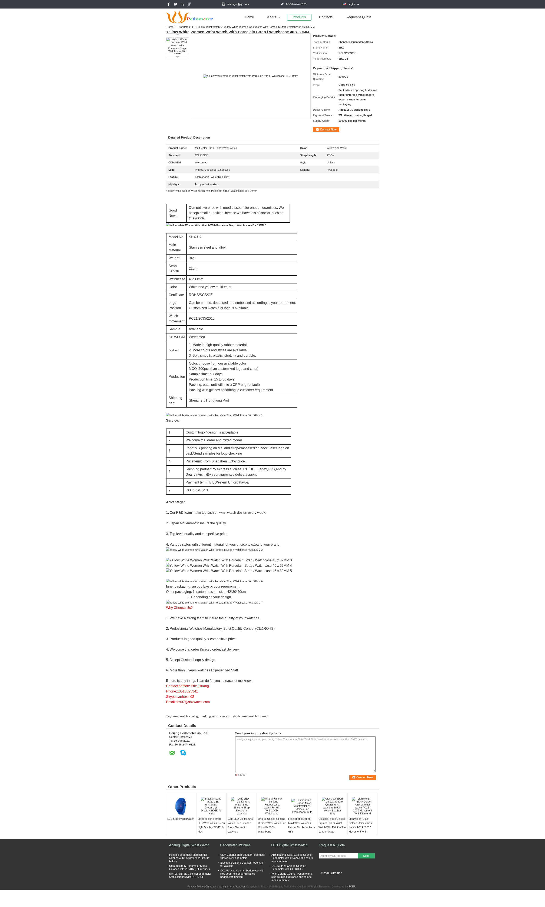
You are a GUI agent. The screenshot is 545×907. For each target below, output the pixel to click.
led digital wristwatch (215, 716)
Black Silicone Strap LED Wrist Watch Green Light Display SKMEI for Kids (211, 825)
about (271, 17)
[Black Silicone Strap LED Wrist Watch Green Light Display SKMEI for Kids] (211, 806)
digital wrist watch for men (250, 716)
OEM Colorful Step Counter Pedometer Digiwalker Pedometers (242, 856)
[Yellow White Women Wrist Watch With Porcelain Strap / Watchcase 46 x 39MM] (177, 45)
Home (249, 17)
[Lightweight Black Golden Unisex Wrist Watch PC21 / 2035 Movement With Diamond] (362, 806)
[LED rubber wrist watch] (181, 806)
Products (299, 17)
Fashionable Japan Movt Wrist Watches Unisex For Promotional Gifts (302, 825)
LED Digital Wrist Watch (206, 27)
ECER (352, 886)
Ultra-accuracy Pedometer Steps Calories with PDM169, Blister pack (189, 867)
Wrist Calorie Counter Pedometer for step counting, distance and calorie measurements (292, 877)
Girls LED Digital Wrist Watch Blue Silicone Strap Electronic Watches (240, 825)
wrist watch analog (185, 716)
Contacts (326, 17)
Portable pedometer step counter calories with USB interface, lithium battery (189, 858)
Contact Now (328, 129)
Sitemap (336, 872)
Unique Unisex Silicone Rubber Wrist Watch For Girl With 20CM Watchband (271, 825)
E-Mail (325, 872)
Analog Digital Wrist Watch (189, 845)
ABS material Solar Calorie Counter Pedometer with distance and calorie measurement (292, 858)
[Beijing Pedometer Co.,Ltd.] (189, 16)
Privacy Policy (195, 886)
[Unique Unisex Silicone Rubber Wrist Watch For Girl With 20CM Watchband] (272, 806)
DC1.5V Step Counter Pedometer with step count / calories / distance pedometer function (242, 873)
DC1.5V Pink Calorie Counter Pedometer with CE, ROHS (288, 867)
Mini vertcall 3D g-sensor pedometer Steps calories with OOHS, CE (190, 875)
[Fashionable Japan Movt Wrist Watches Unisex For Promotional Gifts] (302, 806)
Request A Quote (358, 17)
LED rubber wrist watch (180, 818)
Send (366, 855)
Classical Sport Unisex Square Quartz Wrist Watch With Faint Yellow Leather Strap (332, 825)
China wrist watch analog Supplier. (225, 886)
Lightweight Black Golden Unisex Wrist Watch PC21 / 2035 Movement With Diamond (360, 827)
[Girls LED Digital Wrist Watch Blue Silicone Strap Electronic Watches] (242, 806)
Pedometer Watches (235, 845)
